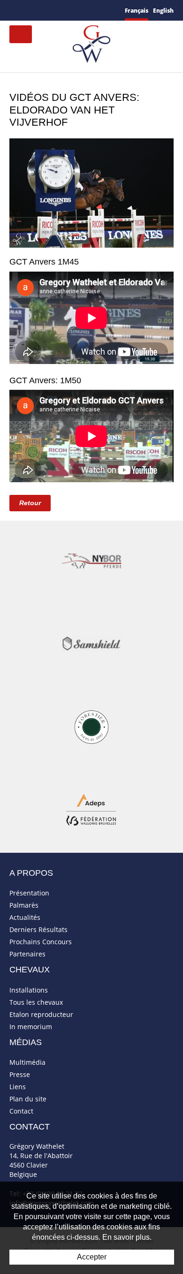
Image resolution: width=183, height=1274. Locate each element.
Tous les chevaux (36, 1002)
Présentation (29, 892)
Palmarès (23, 905)
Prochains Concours (40, 941)
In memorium (30, 1026)
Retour (30, 503)
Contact (21, 1111)
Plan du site (27, 1098)
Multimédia (27, 1062)
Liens (17, 1086)
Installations (28, 990)
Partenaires (27, 953)
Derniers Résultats (38, 929)
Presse (19, 1074)
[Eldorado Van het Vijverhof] (91, 192)
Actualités (24, 917)
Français (136, 11)
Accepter (92, 1257)
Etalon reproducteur (41, 1014)
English (163, 11)
